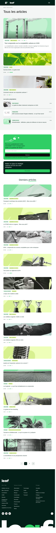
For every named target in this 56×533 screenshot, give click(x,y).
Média (15, 508)
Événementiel (17, 501)
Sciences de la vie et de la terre (40, 501)
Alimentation (16, 488)
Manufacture (16, 506)
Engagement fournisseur (4, 500)
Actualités (38, 488)
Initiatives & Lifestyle (40, 492)
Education (16, 499)
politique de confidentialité (24, 157)
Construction (16, 495)
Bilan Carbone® (5, 490)
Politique (38, 495)
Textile (25, 490)
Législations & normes (6, 507)
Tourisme (26, 492)
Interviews (4, 505)
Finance (15, 504)
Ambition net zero (5, 488)
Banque (15, 492)
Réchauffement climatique (39, 498)
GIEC (37, 490)
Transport (26, 495)
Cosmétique (16, 497)
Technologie (26, 488)
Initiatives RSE (5, 503)
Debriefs (3, 497)
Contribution (4, 492)
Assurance (16, 490)
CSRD (3, 495)
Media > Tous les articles (8, 7)
